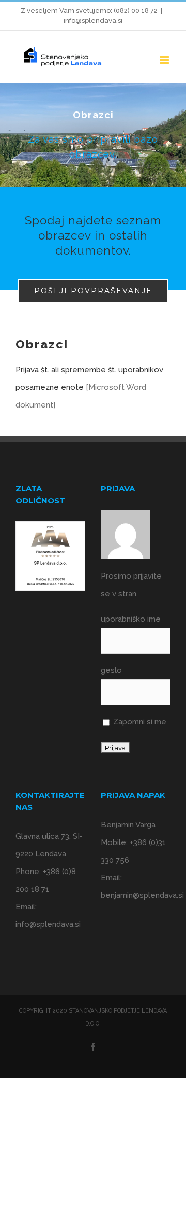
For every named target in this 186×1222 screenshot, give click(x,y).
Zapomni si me (138, 721)
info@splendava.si (93, 20)
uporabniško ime (131, 619)
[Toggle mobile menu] (165, 59)
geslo (111, 670)
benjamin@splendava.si (142, 895)
